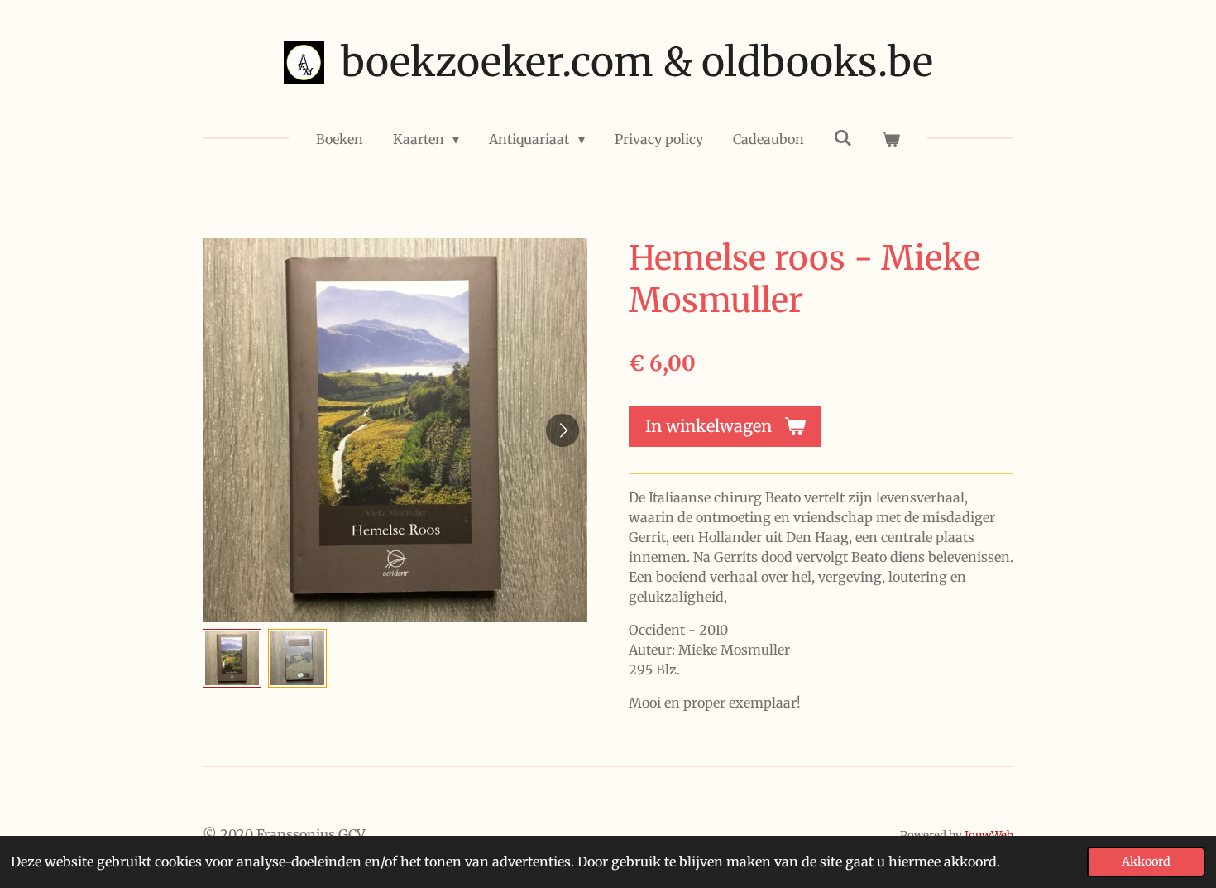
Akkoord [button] (1146, 861)
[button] (232, 658)
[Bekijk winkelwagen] (891, 139)
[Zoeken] (843, 137)
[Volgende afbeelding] (562, 430)
